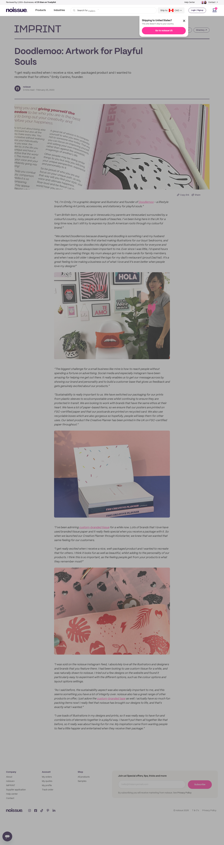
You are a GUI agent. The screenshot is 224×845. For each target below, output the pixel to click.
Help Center (189, 2)
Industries (59, 10)
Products (40, 10)
